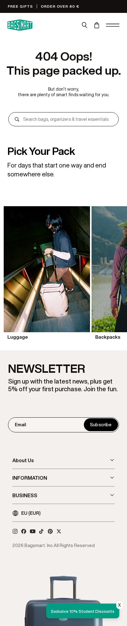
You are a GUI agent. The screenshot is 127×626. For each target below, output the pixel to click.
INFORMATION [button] (29, 477)
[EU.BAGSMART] (19, 25)
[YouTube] (32, 531)
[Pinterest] (50, 531)
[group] (47, 273)
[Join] (101, 424)
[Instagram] (15, 531)
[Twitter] (59, 531)
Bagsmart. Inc (38, 545)
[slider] (63, 273)
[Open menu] (113, 25)
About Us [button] (23, 460)
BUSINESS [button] (24, 495)
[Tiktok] (41, 531)
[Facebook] (23, 531)
